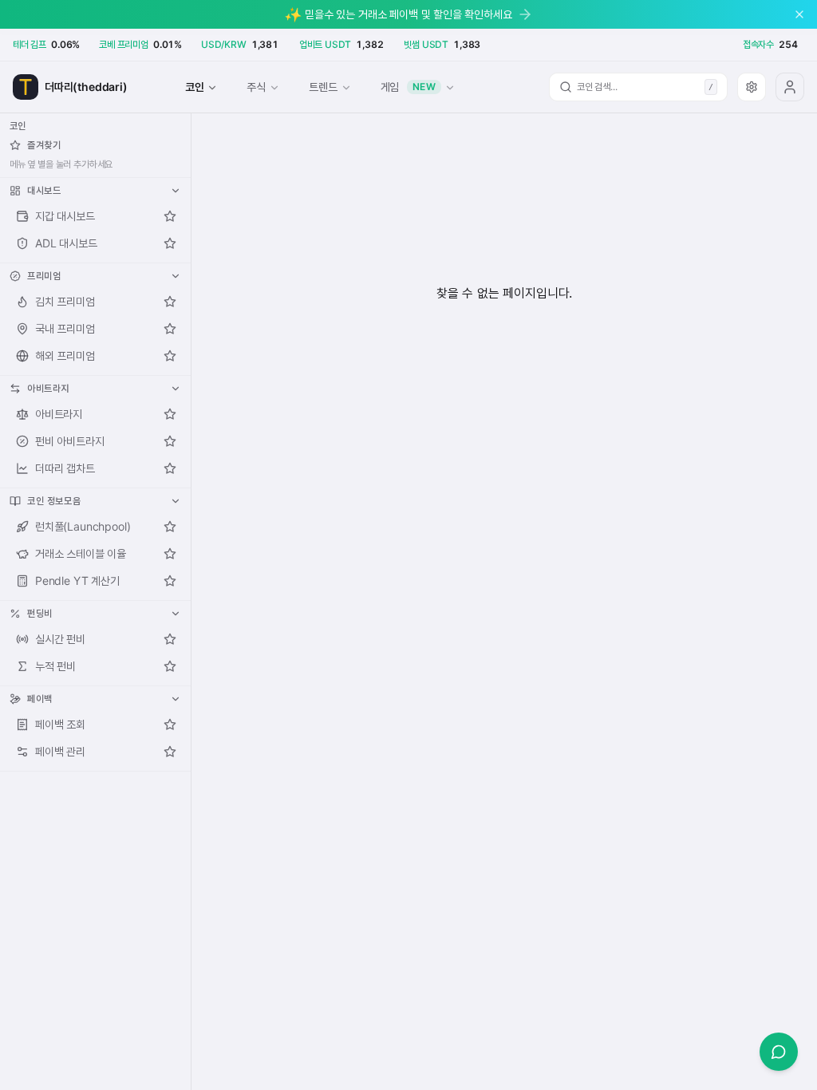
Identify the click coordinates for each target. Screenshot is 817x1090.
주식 (256, 86)
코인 (194, 86)
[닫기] (799, 14)
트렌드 (323, 86)
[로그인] (790, 87)
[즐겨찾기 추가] (170, 216)
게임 (408, 86)
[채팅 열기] (779, 1052)
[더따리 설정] (751, 87)
